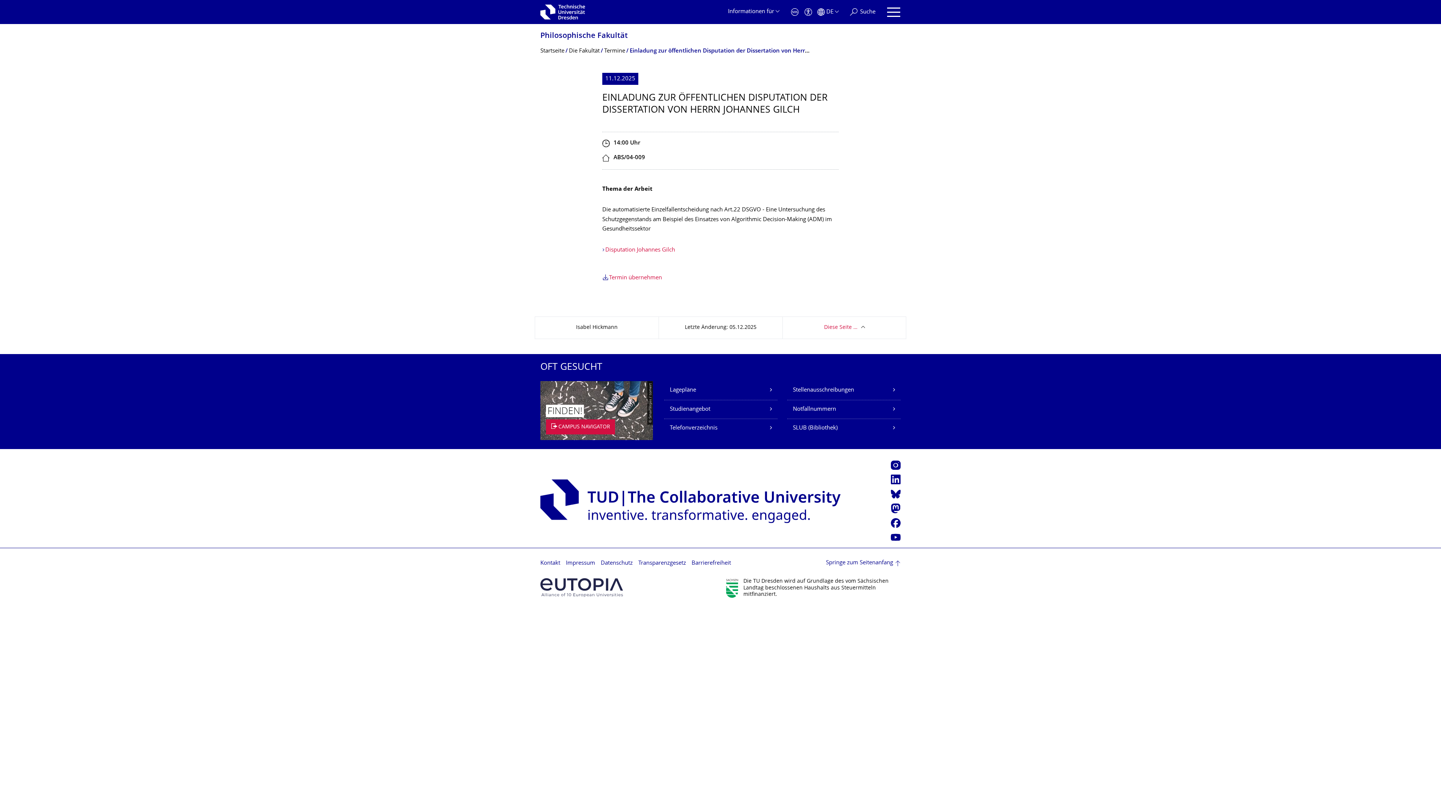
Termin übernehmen (635, 278)
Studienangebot (690, 409)
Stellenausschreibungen (823, 390)
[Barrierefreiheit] (808, 12)
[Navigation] (894, 12)
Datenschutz (617, 563)
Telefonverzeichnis (693, 428)
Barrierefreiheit (711, 563)
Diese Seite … (840, 327)
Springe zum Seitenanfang (859, 563)
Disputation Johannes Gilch (640, 250)
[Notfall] (795, 12)
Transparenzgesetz (662, 563)
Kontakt (550, 563)
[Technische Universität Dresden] (562, 12)
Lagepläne (683, 390)
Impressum (580, 563)
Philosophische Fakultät (584, 36)
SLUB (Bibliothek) (815, 428)
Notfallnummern (814, 409)
